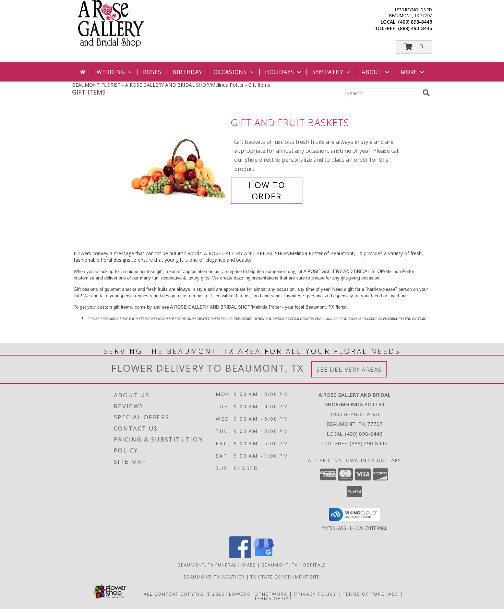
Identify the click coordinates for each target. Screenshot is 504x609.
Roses (152, 72)
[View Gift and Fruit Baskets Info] (179, 159)
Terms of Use (273, 598)
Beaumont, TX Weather (214, 577)
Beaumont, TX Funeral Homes (217, 565)
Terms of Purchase (370, 594)
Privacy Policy (315, 594)
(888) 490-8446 (415, 28)
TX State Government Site (285, 577)
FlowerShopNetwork (257, 594)
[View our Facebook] (240, 556)
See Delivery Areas (349, 369)
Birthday (187, 72)
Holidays (279, 72)
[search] (426, 93)
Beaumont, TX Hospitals (294, 565)
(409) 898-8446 (415, 21)
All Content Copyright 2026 (184, 594)
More (408, 72)
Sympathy (328, 72)
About (372, 72)
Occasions (230, 72)
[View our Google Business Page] (264, 556)
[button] (414, 46)
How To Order (266, 190)
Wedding (111, 72)
